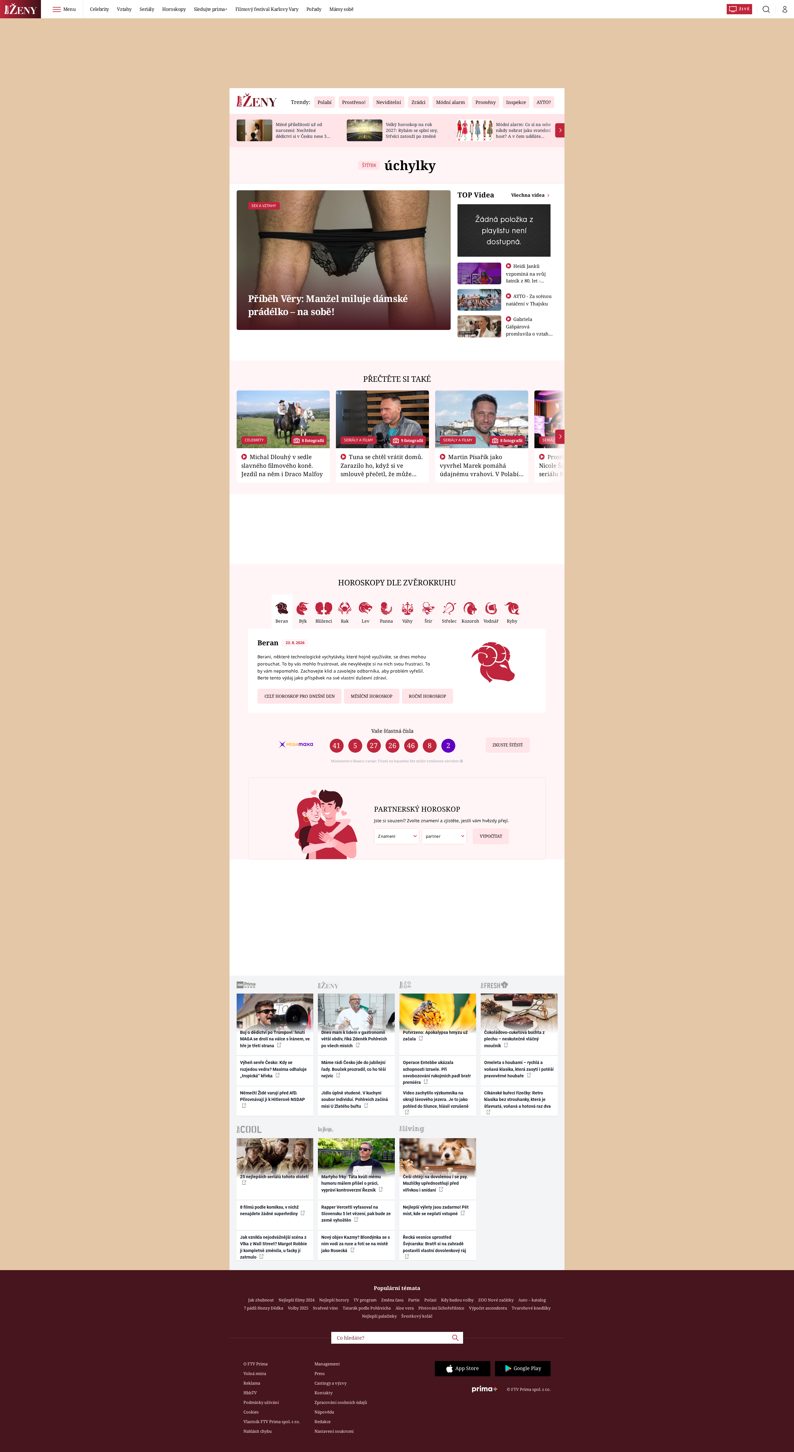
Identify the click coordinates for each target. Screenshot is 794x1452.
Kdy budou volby (457, 1300)
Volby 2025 (298, 1308)
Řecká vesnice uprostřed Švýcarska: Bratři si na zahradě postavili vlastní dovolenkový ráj (434, 1244)
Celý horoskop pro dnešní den (300, 696)
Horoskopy (174, 9)
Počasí (430, 1300)
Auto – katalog (532, 1300)
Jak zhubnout (261, 1300)
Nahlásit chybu (257, 1431)
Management (327, 1364)
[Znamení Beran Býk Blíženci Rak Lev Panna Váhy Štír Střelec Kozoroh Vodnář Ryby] (396, 836)
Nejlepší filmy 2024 (296, 1300)
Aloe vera (404, 1308)
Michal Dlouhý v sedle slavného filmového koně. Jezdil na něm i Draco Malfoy (282, 465)
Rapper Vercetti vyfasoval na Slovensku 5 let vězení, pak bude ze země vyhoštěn (356, 1214)
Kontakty (323, 1393)
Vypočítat (491, 836)
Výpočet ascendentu (488, 1308)
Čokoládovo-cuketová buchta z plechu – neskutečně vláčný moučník (514, 1039)
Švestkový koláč (416, 1316)
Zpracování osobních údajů (340, 1402)
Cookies (251, 1412)
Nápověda (324, 1412)
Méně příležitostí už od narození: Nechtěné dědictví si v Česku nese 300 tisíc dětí (304, 133)
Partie (414, 1300)
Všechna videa (528, 195)
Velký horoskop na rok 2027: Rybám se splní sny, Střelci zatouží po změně (412, 130)
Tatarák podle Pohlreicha (367, 1308)
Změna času (392, 1300)
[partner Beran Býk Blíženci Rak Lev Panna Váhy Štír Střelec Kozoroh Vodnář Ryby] (444, 836)
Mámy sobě (341, 9)
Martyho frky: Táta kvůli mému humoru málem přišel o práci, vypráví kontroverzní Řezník (351, 1183)
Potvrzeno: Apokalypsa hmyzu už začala (435, 1035)
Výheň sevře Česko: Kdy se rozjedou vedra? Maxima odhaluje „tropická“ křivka (273, 1069)
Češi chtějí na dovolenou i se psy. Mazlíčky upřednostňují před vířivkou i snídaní (435, 1183)
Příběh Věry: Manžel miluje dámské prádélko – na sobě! (328, 305)
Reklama (251, 1383)
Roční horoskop (427, 696)
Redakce (322, 1421)
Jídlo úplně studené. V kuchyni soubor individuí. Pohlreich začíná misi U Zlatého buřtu (354, 1099)
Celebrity (99, 9)
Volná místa (254, 1373)
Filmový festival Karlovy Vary (266, 9)
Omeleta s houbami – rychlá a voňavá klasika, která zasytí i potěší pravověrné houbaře (519, 1069)
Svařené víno (325, 1308)
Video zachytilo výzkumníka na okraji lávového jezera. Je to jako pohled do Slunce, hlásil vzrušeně (436, 1099)
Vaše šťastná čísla (392, 730)
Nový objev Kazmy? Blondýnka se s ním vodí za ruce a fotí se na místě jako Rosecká (355, 1244)
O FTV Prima (255, 1364)
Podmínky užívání (261, 1402)
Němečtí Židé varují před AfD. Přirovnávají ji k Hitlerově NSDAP (272, 1096)
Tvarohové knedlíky (531, 1308)
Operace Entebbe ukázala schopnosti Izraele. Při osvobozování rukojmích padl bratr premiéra (437, 1072)
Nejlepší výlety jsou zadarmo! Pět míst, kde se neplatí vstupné (436, 1210)
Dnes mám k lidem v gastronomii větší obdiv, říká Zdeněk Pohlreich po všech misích (354, 1039)
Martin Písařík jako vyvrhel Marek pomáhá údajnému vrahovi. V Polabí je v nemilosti (479, 469)
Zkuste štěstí (508, 745)
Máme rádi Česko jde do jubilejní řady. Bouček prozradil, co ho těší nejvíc (353, 1069)
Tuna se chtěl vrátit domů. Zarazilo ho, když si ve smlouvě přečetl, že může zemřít (382, 469)
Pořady (313, 9)
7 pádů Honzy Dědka (263, 1308)
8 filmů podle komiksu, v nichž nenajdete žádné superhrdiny (269, 1210)
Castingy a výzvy (330, 1383)
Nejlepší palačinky (379, 1316)
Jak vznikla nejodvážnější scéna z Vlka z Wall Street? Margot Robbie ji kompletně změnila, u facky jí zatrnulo (273, 1247)
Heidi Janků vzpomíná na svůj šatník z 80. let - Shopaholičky (526, 277)
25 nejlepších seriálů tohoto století (274, 1176)
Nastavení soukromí (334, 1431)
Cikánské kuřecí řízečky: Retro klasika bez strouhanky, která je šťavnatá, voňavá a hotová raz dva (517, 1099)
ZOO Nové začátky (496, 1300)
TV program (365, 1300)
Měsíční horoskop (371, 696)
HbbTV (250, 1393)
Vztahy (124, 9)
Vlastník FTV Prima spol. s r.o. (271, 1421)
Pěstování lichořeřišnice (441, 1308)
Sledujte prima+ (210, 9)
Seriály (147, 9)
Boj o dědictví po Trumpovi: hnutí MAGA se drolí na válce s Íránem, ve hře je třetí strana (275, 1039)
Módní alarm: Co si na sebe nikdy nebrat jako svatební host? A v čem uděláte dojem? (523, 133)
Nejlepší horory (334, 1300)
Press (319, 1373)
